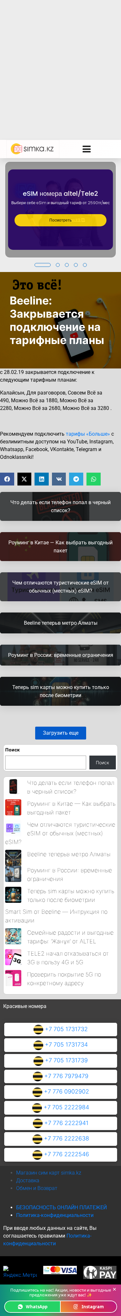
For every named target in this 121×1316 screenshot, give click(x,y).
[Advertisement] (60, 63)
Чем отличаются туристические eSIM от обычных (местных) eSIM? (60, 833)
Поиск (12, 749)
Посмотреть (60, 220)
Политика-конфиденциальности (55, 1215)
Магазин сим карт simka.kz (48, 1173)
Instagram (93, 1307)
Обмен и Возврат (36, 1188)
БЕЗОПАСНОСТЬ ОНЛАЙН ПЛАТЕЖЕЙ (61, 1207)
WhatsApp (36, 1307)
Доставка (27, 1180)
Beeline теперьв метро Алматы (68, 854)
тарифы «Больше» (88, 434)
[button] (43, 265)
